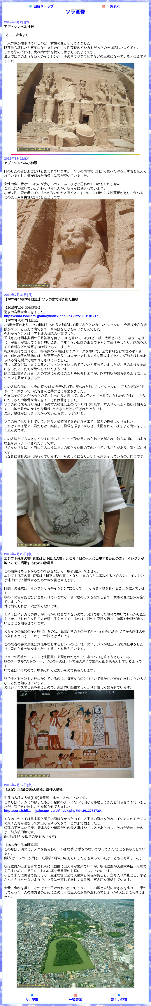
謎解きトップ (44, 6)
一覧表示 (113, 6)
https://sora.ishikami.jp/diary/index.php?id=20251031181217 (51, 316)
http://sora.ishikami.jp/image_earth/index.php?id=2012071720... (53, 810)
